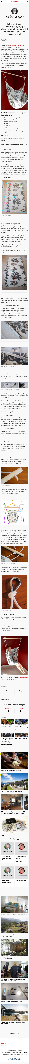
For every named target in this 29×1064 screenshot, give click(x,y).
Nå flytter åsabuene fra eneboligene (11, 791)
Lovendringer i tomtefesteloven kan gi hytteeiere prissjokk (12, 935)
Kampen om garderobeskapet (6, 881)
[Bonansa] (14, 1043)
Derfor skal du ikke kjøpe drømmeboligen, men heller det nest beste (13, 980)
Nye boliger (8, 708)
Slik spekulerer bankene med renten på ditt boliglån (13, 834)
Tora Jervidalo (4, 39)
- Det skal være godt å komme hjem (11, 1001)
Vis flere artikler (14, 1033)
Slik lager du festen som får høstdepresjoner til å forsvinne (21, 859)
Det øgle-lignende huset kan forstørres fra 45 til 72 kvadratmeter (14, 957)
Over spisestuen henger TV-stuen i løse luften (14, 914)
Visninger (21, 708)
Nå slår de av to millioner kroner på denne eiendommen (13, 1022)
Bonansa (14, 2)
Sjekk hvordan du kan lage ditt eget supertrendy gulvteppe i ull (21, 727)
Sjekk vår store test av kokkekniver (11, 770)
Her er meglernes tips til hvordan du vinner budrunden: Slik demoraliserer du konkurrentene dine (7, 741)
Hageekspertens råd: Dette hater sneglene (6, 725)
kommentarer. (5, 699)
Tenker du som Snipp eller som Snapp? (6, 858)
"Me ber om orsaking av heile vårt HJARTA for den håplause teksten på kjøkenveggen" (14, 812)
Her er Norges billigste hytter (21, 739)
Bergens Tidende (23, 1052)
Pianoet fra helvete (21, 880)
